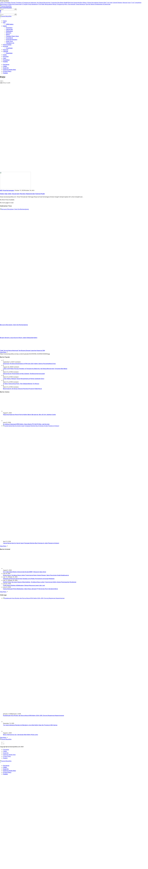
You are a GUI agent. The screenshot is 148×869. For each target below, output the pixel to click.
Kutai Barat (9, 38)
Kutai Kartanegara (11, 39)
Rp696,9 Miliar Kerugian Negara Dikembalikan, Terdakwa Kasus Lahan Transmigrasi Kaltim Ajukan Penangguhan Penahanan (39, 582)
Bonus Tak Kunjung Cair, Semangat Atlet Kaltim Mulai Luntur (20, 734)
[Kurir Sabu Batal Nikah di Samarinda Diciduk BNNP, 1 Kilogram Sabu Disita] (18, 568)
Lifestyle (5, 51)
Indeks (5, 66)
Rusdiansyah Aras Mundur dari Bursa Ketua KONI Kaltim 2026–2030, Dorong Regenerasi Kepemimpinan (33, 715)
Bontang (8, 33)
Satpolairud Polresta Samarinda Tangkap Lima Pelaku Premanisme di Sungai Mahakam (28, 578)
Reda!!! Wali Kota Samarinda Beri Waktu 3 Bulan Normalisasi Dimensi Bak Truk (86, 2)
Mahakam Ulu (10, 43)
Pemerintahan (7, 44)
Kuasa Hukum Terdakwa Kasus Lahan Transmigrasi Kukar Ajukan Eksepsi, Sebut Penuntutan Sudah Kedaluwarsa (36, 575)
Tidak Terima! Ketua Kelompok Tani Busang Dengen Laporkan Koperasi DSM (22, 350)
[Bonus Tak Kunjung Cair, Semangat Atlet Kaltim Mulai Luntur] (7, 731)
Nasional (5, 49)
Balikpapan (9, 31)
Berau (8, 34)
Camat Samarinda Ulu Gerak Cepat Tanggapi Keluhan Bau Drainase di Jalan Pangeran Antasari (31, 543)
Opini (4, 58)
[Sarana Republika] (5, 6)
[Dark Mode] (0, 11)
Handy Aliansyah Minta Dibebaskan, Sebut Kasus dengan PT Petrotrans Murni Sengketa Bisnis (30, 589)
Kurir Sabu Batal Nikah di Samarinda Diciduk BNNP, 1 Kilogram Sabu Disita (24, 572)
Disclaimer (6, 64)
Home (5, 21)
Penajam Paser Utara (12, 36)
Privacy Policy (7, 71)
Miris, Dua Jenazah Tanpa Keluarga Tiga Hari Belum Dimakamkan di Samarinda (87, 4)
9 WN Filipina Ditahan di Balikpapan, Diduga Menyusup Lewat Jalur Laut (24, 585)
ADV (4, 22)
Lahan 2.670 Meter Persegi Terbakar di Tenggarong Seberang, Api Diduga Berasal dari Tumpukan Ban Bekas (32, 2)
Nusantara (9, 27)
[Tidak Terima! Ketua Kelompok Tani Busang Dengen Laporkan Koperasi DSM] (9, 349)
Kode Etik (6, 68)
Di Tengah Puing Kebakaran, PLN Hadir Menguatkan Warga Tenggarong (42, 4)
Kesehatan (9, 53)
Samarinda (9, 29)
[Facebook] (3, 742)
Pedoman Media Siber (9, 69)
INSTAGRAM (3, 7)
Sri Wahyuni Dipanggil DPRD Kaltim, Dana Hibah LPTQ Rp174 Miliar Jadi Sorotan (26, 424)
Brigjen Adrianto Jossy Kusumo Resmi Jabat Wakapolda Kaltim (18, 337)
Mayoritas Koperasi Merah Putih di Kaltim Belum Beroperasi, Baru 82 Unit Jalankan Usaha (29, 414)
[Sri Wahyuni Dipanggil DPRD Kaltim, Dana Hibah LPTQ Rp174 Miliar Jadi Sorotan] (7, 421)
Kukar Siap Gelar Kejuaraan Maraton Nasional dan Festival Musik (22, 194)
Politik (5, 55)
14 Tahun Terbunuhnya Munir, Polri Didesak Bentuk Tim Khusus (21, 383)
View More (3, 352)
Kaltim (5, 26)
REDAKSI (9, 7)
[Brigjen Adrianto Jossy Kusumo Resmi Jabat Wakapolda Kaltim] (9, 336)
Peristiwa (5, 56)
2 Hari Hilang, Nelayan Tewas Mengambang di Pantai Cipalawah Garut (23, 378)
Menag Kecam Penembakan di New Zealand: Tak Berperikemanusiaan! (24, 373)
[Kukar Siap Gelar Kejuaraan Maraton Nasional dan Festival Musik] (15, 189)
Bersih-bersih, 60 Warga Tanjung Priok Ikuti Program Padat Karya (22, 388)
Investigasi (9, 48)
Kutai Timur (9, 41)
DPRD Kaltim (9, 24)
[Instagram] (3, 744)
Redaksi (5, 61)
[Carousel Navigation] (74, 81)
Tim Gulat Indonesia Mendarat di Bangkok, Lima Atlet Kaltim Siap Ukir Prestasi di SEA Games (30, 725)
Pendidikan (6, 60)
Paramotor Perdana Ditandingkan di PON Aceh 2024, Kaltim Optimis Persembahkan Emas (29, 363)
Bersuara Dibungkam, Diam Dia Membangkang (14, 325)
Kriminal (5, 46)
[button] (16, 9)
